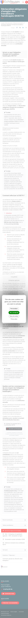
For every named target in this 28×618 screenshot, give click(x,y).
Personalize (14, 308)
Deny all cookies (14, 316)
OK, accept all (14, 312)
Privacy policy (14, 319)
